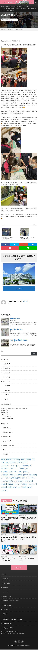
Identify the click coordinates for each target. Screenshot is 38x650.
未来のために (32, 478)
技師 (6, 478)
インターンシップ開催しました (27, 559)
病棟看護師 (24, 484)
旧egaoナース (4, 414)
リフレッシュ (14, 468)
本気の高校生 (4, 481)
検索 (2, 351)
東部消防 (12, 481)
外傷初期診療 (4, 475)
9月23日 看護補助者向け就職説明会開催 (9, 519)
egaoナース (27, 6)
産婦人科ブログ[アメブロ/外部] (18, 8)
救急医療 (12, 478)
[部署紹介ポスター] (5, 321)
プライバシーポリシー (8, 628)
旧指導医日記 (4, 410)
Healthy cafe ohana (31, 8)
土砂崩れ (20, 472)
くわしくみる (19, 288)
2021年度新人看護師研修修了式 (18, 340)
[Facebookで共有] (5, 244)
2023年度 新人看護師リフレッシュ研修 (27, 519)
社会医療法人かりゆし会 (23, 645)
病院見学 (3, 487)
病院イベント (32, 484)
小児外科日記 (14, 6)
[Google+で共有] (23, 244)
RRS (7, 462)
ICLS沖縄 (28, 459)
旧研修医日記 (4, 412)
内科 (27, 468)
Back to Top (19, 567)
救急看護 (18, 478)
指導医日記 (7, 6)
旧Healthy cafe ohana (7, 418)
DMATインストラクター (12, 459)
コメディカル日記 (5, 8)
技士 (2, 478)
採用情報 (12, 10)
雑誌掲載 (29, 487)
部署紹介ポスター (15, 318)
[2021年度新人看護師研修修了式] (5, 343)
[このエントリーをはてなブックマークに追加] (32, 244)
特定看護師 (11, 484)
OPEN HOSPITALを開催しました (27, 538)
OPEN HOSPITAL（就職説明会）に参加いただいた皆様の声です (9, 539)
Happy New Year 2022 (16, 329)
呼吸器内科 (13, 472)
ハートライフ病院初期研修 (24, 465)
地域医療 (26, 472)
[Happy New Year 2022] (5, 332)
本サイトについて (7, 623)
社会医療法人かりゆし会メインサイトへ (13, 619)
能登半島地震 (21, 487)
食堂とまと (4, 490)
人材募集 (22, 468)
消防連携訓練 (28, 481)
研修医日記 (21, 6)
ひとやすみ (13, 462)
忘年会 (34, 475)
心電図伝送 (19, 475)
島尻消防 (12, 475)
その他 (4, 454)
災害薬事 (3, 484)
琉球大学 (17, 484)
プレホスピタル (5, 468)
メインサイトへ (5, 10)
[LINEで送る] (28, 248)
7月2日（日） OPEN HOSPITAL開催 (8, 559)
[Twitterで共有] (14, 244)
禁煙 (9, 487)
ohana (4, 449)
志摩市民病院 (27, 475)
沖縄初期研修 (19, 481)
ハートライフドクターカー (8, 465)
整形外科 (24, 478)
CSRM (3, 459)
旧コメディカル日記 (6, 416)
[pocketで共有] (10, 248)
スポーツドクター (22, 462)
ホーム (2, 6)
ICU (33, 459)
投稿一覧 (25, 301)
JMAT (3, 462)
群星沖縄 (14, 487)
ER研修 (22, 459)
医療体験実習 (4, 472)
